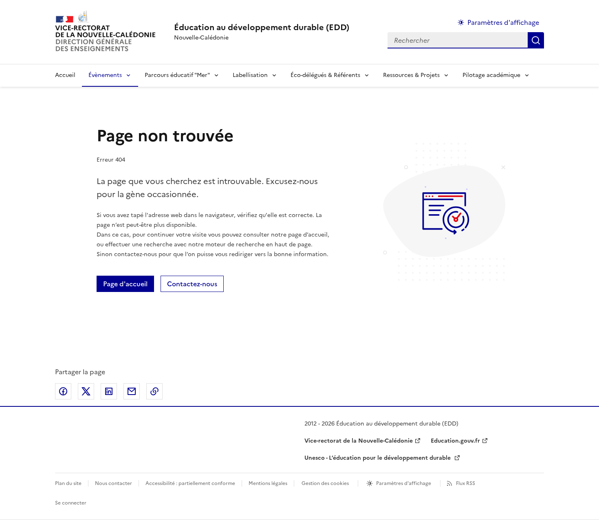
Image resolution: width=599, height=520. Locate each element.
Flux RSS (465, 483)
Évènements (105, 75)
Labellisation (250, 75)
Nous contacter (113, 483)
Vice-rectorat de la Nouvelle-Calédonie (358, 441)
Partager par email (131, 391)
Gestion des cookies (325, 483)
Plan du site (68, 483)
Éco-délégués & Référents (325, 75)
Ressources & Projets (411, 75)
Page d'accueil (125, 284)
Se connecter (70, 503)
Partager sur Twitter (86, 391)
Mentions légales (268, 483)
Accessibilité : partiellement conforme (190, 483)
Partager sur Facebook (63, 391)
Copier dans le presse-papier (154, 391)
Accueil (65, 75)
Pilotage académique (491, 75)
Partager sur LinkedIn (109, 391)
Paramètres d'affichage (503, 22)
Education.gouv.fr (455, 441)
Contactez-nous (192, 284)
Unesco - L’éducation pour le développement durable (378, 458)
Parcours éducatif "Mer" (177, 75)
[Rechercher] (536, 40)
